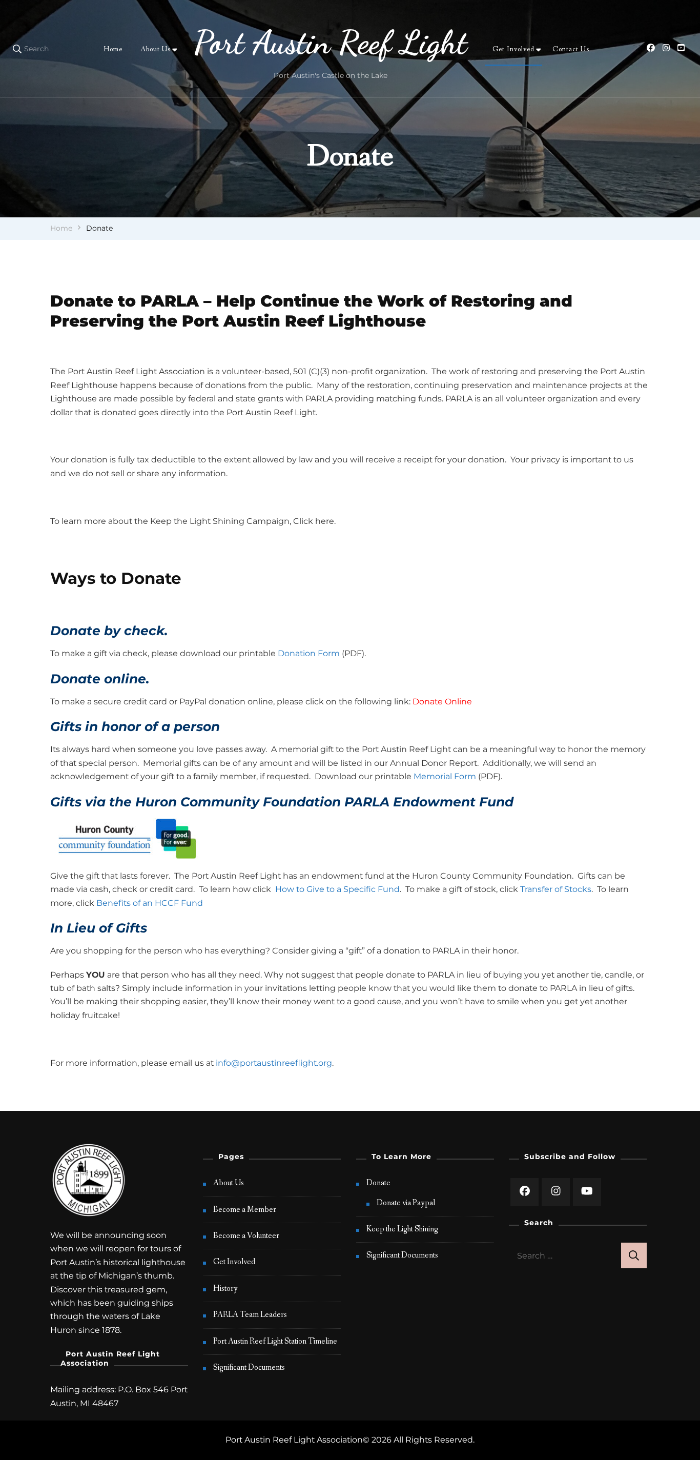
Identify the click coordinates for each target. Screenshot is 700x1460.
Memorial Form (445, 776)
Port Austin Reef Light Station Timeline (275, 1341)
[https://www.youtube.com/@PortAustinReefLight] (587, 1192)
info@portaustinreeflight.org (274, 1063)
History (225, 1288)
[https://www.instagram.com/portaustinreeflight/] (556, 1192)
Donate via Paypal (406, 1203)
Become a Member (244, 1209)
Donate (378, 1183)
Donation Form (309, 653)
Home (113, 49)
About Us (155, 49)
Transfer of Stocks (555, 889)
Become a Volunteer (246, 1235)
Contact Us (570, 49)
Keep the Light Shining (402, 1229)
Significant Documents (249, 1367)
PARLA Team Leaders (250, 1314)
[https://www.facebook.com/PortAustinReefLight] (524, 1192)
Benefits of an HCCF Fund (149, 903)
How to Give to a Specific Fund (337, 889)
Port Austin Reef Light (330, 42)
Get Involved (513, 49)
